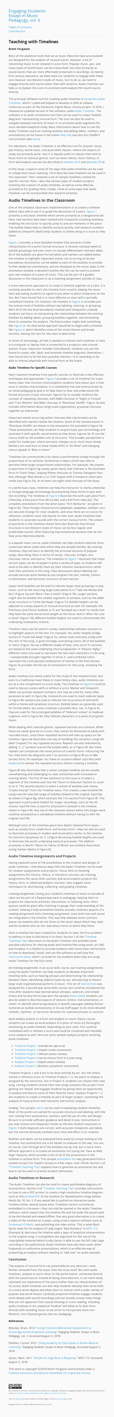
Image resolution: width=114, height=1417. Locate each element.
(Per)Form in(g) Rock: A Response (55, 1358)
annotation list (66, 1159)
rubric (39, 1108)
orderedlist (47, 1404)
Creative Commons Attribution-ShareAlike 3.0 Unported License (49, 1373)
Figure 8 (88, 684)
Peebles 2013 (72, 162)
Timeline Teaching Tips (24, 1167)
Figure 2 (14, 242)
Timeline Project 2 (26, 1050)
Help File (65, 135)
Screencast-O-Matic (21, 1224)
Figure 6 (54, 496)
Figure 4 (19, 329)
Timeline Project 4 (26, 1058)
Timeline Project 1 (26, 1046)
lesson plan (76, 996)
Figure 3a (78, 301)
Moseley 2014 (95, 162)
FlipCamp (19, 1399)
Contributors (17, 31)
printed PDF (32, 1196)
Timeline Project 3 (26, 1054)
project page (61, 1399)
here (36, 139)
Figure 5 (50, 378)
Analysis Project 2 (26, 1066)
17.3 (92, 1228)
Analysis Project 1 (26, 1062)
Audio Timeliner (85, 111)
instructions (88, 984)
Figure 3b (20, 325)
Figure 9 (14, 1128)
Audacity (14, 763)
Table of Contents (20, 27)
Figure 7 (73, 559)
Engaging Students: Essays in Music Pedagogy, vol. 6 (27, 15)
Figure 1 (91, 211)
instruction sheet (20, 957)
